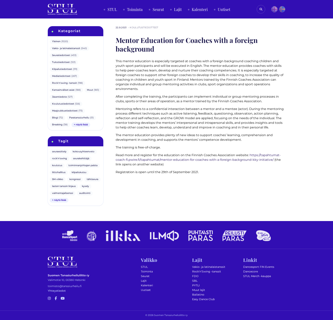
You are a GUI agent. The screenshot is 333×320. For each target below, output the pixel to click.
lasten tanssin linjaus (64, 186)
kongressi (75, 179)
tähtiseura (92, 179)
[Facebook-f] (56, 298)
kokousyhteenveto (83, 151)
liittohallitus (59, 172)
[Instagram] (49, 298)
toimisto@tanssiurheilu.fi (65, 286)
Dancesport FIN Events (258, 267)
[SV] (282, 9)
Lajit (144, 281)
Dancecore (250, 271)
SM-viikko (57, 179)
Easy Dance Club (203, 299)
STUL (144, 267)
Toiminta (147, 271)
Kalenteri (147, 285)
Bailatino (198, 294)
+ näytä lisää (81, 124)
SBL (195, 281)
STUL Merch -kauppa (257, 276)
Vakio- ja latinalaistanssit (208, 267)
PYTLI (196, 285)
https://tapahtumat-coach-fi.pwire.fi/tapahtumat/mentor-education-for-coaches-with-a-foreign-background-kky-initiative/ (198, 157)
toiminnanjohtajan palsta (83, 165)
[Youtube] (63, 298)
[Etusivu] (62, 9)
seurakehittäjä (81, 158)
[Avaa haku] (261, 9)
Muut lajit (198, 290)
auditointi (84, 193)
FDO (195, 276)
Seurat (145, 276)
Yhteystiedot (57, 291)
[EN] (274, 9)
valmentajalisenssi (62, 193)
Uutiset (146, 290)
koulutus (57, 165)
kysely (85, 186)
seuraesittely (59, 151)
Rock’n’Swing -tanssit (206, 271)
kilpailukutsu (79, 172)
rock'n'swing (59, 158)
